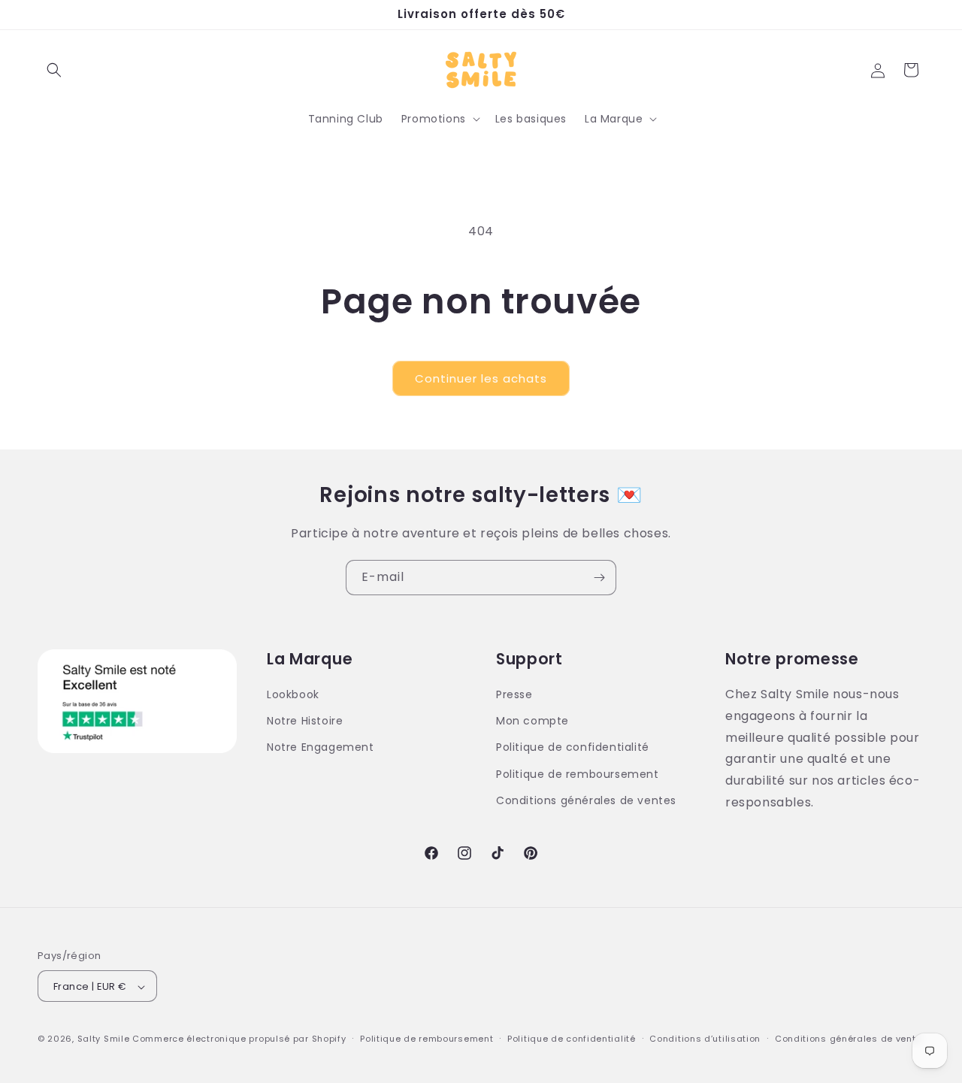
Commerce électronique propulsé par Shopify (239, 1039)
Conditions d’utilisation (705, 1039)
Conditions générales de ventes (586, 800)
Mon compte (532, 720)
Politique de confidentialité (572, 747)
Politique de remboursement (577, 774)
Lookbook (293, 694)
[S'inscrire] (599, 577)
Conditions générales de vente (848, 1039)
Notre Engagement (320, 747)
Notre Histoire (305, 720)
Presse (514, 694)
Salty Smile (103, 1039)
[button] (54, 69)
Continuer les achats (481, 378)
